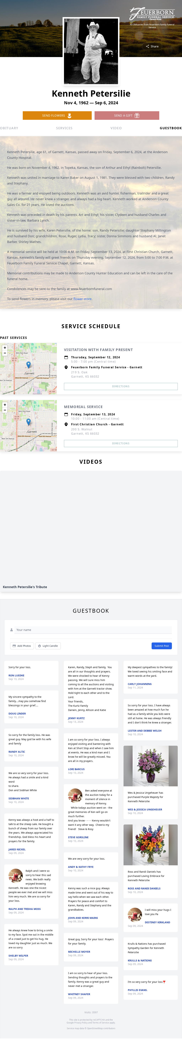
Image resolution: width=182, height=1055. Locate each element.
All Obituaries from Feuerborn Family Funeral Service (152, 26)
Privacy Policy (81, 1022)
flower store (82, 299)
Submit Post (162, 645)
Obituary (9, 128)
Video (116, 128)
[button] (28, 365)
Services (64, 128)
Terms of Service (100, 1022)
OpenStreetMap (95, 1028)
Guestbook (171, 128)
